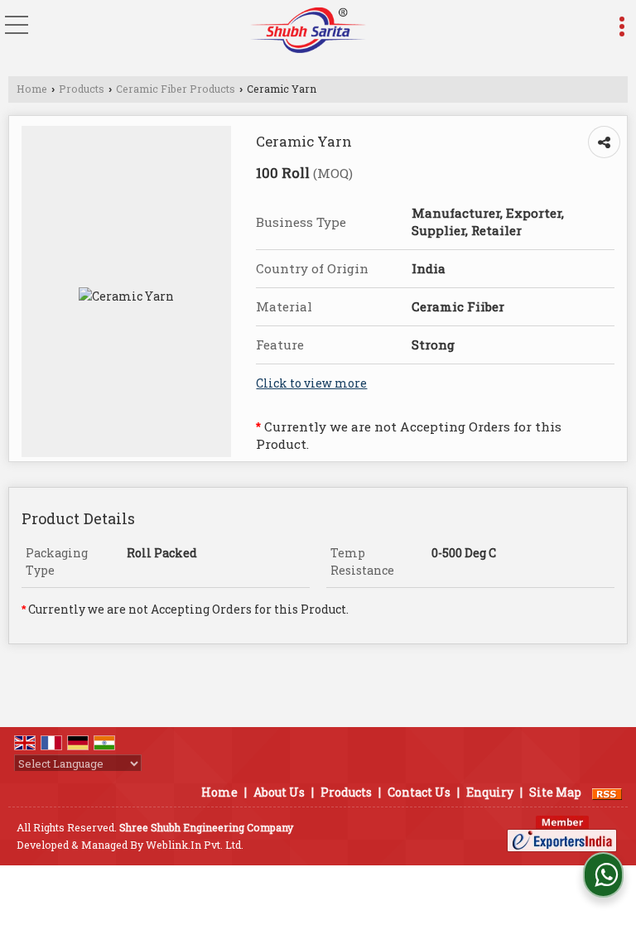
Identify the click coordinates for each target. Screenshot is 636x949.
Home (32, 88)
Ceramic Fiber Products (175, 88)
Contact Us (419, 792)
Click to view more (311, 383)
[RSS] (607, 792)
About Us (279, 792)
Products (81, 88)
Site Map (555, 792)
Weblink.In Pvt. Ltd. (194, 844)
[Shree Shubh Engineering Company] (308, 31)
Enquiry (489, 792)
